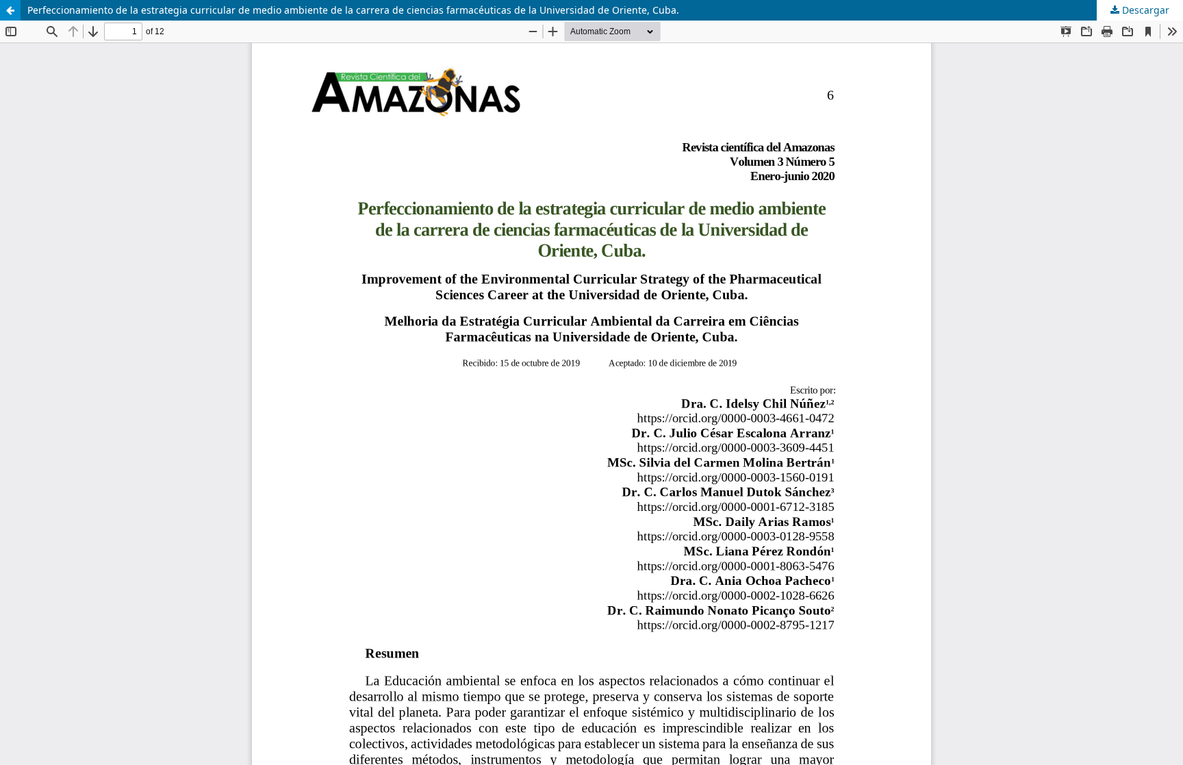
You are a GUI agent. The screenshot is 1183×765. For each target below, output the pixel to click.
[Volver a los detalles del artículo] (10, 10)
